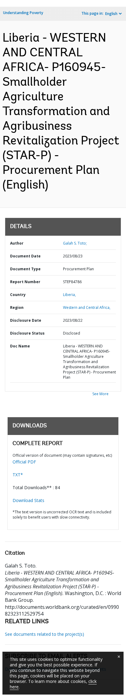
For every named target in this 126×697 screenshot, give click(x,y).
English (111, 13)
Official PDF (24, 462)
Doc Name (20, 346)
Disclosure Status (27, 333)
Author (17, 243)
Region (17, 307)
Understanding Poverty (23, 12)
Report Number (25, 281)
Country (18, 294)
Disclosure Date (25, 320)
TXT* (18, 475)
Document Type (25, 269)
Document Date (25, 256)
